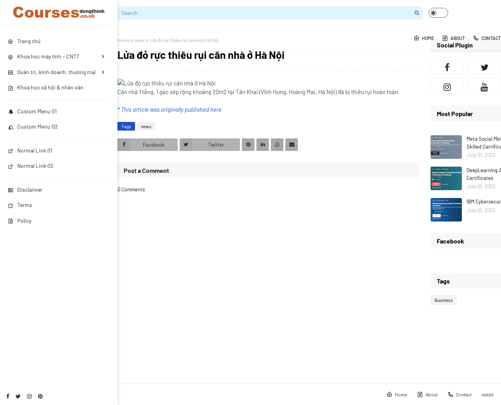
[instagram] (29, 396)
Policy (24, 220)
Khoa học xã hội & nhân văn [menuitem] (50, 87)
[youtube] (484, 86)
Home (123, 40)
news (139, 40)
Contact (464, 394)
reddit (487, 394)
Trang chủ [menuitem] (29, 41)
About (431, 394)
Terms (24, 205)
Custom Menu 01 (37, 111)
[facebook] (7, 396)
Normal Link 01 (34, 150)
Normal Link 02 (35, 165)
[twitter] (18, 396)
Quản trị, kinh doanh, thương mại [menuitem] (56, 72)
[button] (438, 13)
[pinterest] (40, 396)
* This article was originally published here (169, 109)
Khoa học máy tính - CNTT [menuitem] (48, 56)
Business (443, 300)
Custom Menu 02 (37, 126)
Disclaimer (30, 189)
